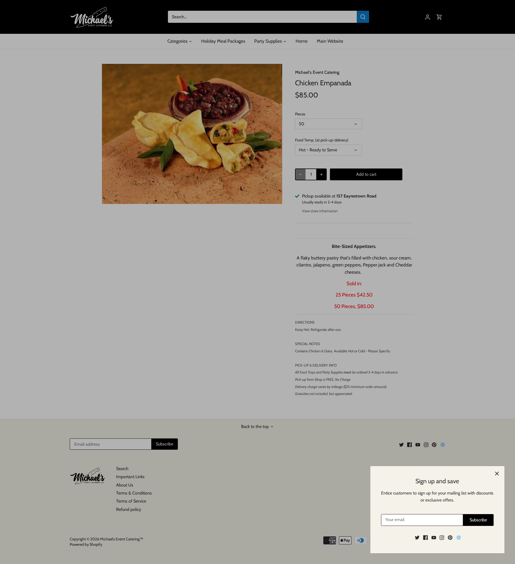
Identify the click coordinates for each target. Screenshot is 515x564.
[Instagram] (441, 537)
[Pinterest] (450, 537)
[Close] (497, 473)
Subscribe (478, 519)
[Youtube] (433, 537)
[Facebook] (425, 537)
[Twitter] (417, 537)
